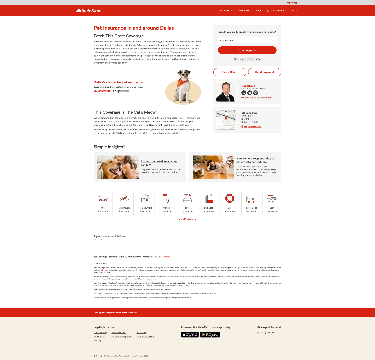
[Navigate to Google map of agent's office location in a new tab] (255, 92)
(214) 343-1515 (277, 10)
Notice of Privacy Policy (121, 337)
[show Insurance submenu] (233, 10)
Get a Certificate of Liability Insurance (256, 97)
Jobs (258, 10)
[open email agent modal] (249, 93)
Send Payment (264, 72)
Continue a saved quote (247, 59)
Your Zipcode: (226, 40)
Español (291, 2)
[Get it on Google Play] (210, 335)
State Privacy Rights (145, 337)
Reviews (244, 10)
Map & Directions (252, 126)
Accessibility (142, 333)
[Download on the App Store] (190, 335)
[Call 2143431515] (243, 92)
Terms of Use (99, 337)
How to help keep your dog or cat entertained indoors (255, 160)
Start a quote (247, 50)
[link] (88, 10)
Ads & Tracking (100, 333)
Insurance (225, 10)
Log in (293, 10)
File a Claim (229, 72)
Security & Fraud (118, 333)
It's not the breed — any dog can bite (159, 163)
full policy (104, 270)
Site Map (98, 341)
